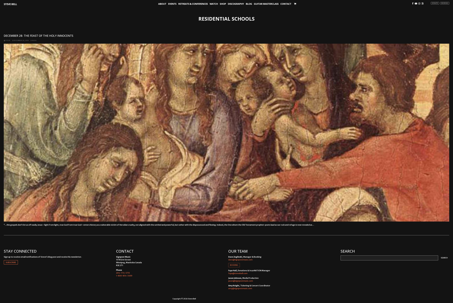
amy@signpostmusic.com (240, 288)
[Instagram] (419, 3)
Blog (34, 40)
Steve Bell (10, 4)
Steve (7, 40)
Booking (444, 3)
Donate (435, 3)
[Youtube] (416, 3)
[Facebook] (412, 3)
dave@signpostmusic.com (240, 260)
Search (444, 258)
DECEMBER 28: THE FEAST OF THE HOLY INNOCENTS (38, 35)
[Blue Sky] (422, 3)
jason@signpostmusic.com (240, 281)
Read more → (11, 230)
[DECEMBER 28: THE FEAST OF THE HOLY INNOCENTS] (226, 132)
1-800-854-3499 (124, 276)
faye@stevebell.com (237, 273)
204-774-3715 (123, 273)
